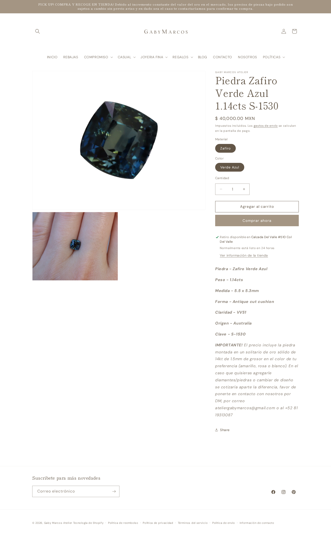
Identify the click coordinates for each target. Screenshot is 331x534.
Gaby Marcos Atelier (58, 523)
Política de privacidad (158, 523)
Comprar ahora (257, 220)
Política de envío (223, 523)
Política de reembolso (123, 523)
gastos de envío (266, 126)
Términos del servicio (193, 523)
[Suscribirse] (114, 491)
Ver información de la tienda (244, 255)
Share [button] (225, 430)
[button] (37, 31)
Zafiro (225, 148)
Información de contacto (257, 523)
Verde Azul (229, 167)
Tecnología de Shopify (88, 523)
